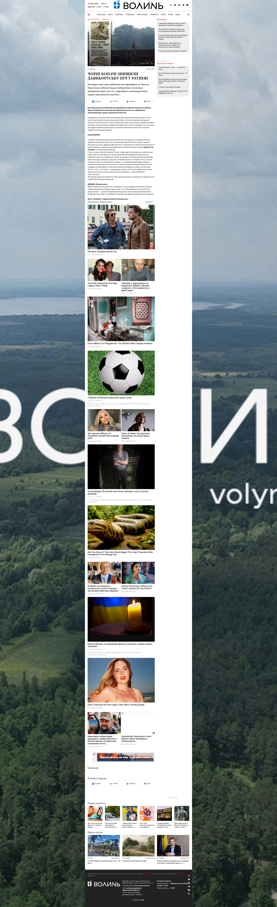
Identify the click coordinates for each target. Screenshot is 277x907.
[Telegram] (183, 5)
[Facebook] (170, 5)
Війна (110, 15)
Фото (170, 15)
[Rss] (188, 893)
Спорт (163, 15)
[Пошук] (188, 15)
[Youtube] (187, 5)
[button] (104, 4)
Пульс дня (101, 15)
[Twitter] (174, 5)
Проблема (130, 15)
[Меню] (89, 15)
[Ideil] (138, 900)
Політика (119, 15)
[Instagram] (179, 5)
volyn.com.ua (147, 873)
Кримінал (154, 15)
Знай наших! (142, 15)
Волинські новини (94, 19)
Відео (177, 15)
